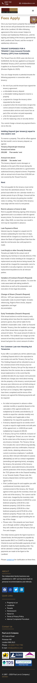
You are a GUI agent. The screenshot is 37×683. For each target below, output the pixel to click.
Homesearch (11, 611)
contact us (10, 560)
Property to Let (12, 603)
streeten (5, 677)
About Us (10, 614)
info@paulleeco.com (15, 648)
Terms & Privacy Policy (15, 616)
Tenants (10, 608)
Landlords (10, 605)
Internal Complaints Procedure (18, 619)
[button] (33, 10)
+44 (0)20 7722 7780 (15, 645)
